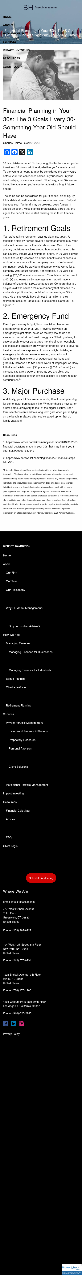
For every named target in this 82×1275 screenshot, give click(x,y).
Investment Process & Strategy (28, 731)
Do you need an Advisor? (24, 626)
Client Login (13, 66)
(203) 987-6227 (21, 930)
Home (7, 17)
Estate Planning (15, 678)
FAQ (9, 837)
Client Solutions (18, 766)
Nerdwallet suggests (40, 337)
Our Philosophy (15, 590)
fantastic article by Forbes (18, 241)
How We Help (13, 33)
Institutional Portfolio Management (27, 785)
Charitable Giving (16, 687)
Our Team (12, 581)
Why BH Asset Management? (24, 608)
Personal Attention (20, 748)
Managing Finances (18, 643)
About (8, 25)
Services (9, 41)
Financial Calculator (18, 810)
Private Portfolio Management (24, 722)
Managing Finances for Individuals (30, 670)
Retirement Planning (18, 705)
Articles (10, 819)
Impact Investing (16, 50)
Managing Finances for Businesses (31, 652)
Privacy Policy (11, 1034)
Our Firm (11, 572)
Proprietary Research (22, 740)
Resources (11, 58)
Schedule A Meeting (41, 878)
